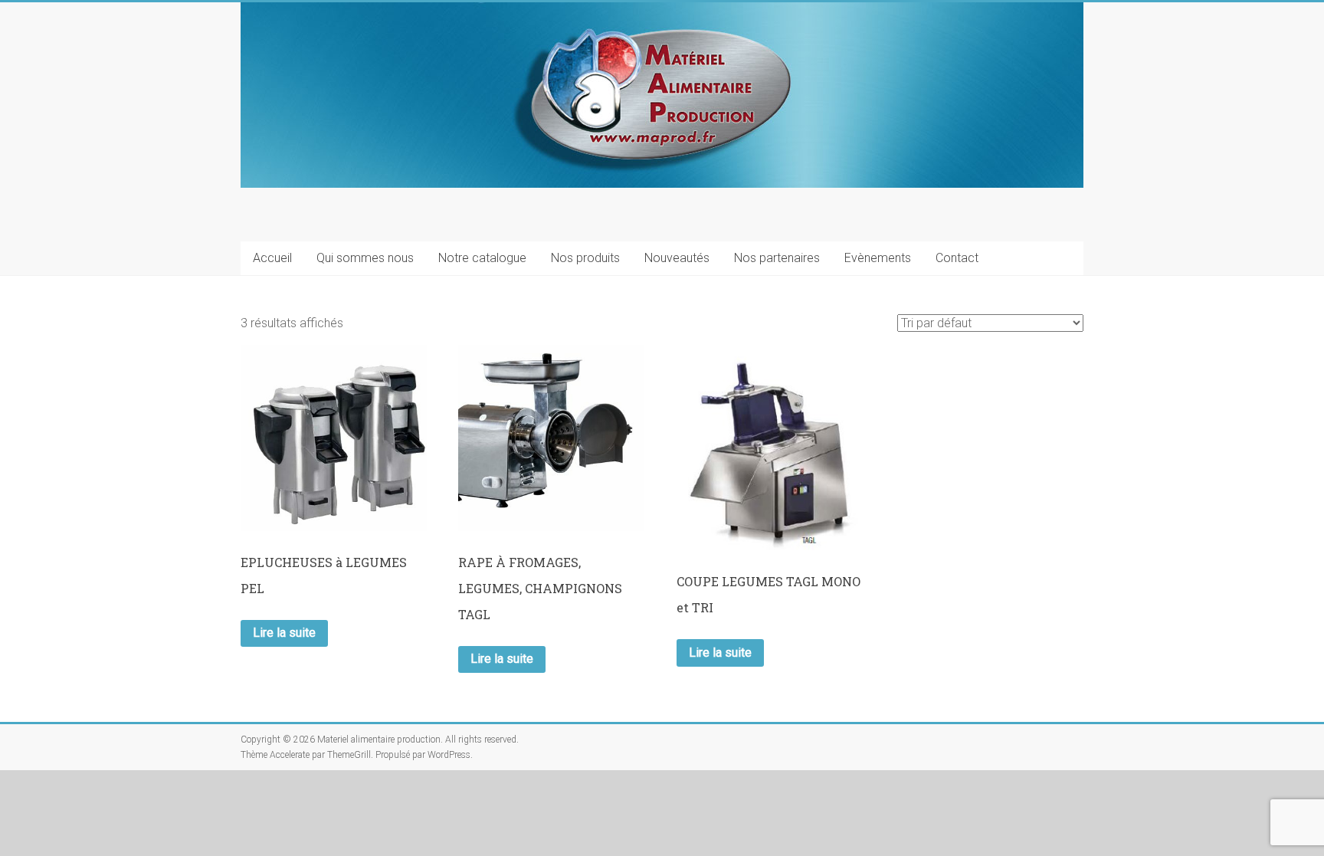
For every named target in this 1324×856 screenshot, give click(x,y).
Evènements (877, 258)
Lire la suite (284, 632)
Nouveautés (677, 258)
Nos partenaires (777, 258)
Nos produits (585, 258)
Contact (957, 258)
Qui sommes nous (365, 258)
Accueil (272, 258)
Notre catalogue (482, 258)
